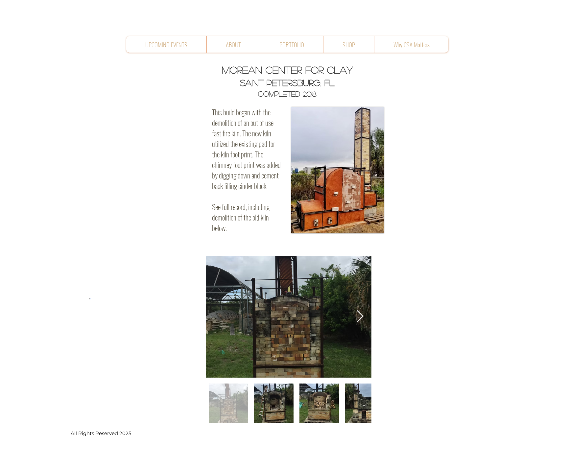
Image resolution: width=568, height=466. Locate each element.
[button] (233, 44)
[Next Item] (360, 316)
